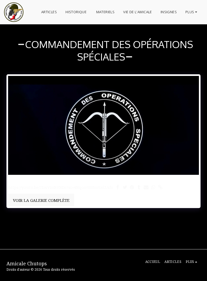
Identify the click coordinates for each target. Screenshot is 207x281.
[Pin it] (131, 187)
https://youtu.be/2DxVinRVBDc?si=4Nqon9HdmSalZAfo (60, 187)
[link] (160, 187)
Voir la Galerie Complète (41, 200)
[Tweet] (124, 187)
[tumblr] (139, 187)
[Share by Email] (146, 187)
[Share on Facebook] (117, 187)
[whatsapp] (153, 187)
